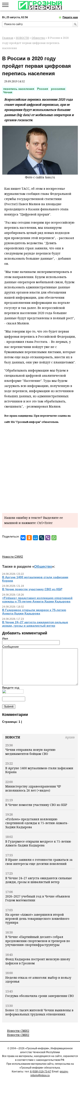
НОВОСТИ (22, 38)
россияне (58, 88)
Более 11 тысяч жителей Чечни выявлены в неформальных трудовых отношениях (39, 1012)
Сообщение (10, 646)
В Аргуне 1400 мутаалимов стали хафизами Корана (39, 770)
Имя (5, 638)
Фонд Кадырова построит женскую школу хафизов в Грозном (37, 961)
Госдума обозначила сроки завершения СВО (39, 996)
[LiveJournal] (41, 537)
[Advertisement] (40, 467)
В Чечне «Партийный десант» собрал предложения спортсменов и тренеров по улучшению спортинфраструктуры (37, 941)
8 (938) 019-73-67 (40, 1071)
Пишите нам (70, 17)
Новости (12, 737)
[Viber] (47, 537)
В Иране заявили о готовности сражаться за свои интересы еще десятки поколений (39, 862)
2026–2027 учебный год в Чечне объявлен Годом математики (37, 898)
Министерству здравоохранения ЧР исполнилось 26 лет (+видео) (33, 788)
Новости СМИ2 (18, 1031)
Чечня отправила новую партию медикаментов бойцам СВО (30, 752)
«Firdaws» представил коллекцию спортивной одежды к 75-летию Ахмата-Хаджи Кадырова (36, 823)
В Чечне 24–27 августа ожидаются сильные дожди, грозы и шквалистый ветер (38, 880)
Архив (70, 737)
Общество (38, 38)
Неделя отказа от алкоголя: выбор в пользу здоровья (38, 979)
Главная (7, 38)
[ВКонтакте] (23, 537)
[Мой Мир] (35, 537)
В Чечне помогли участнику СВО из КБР (36, 805)
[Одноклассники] (29, 537)
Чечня (7, 92)
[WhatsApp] (54, 537)
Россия (42, 88)
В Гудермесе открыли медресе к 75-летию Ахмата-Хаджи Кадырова (38, 843)
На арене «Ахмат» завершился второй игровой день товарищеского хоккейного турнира (37, 918)
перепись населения (18, 88)
